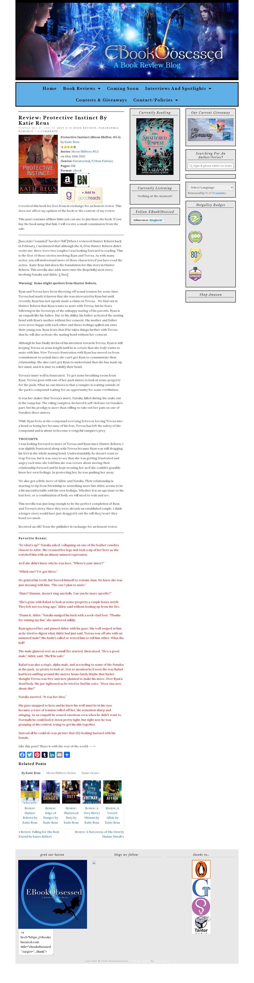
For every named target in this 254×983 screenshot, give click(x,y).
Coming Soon (123, 88)
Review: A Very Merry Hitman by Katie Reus (92, 815)
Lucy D (62, 128)
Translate (219, 193)
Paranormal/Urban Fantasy (93, 161)
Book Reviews (80, 88)
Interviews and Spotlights (177, 88)
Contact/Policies (154, 100)
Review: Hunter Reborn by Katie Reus (29, 815)
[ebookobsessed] (52, 894)
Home (50, 88)
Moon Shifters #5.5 (85, 151)
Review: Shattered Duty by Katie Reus (71, 815)
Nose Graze (162, 961)
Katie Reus (72, 142)
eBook (77, 170)
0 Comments (48, 131)
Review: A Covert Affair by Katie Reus (112, 815)
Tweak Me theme (139, 961)
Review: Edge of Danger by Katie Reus (50, 815)
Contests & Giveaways (101, 100)
